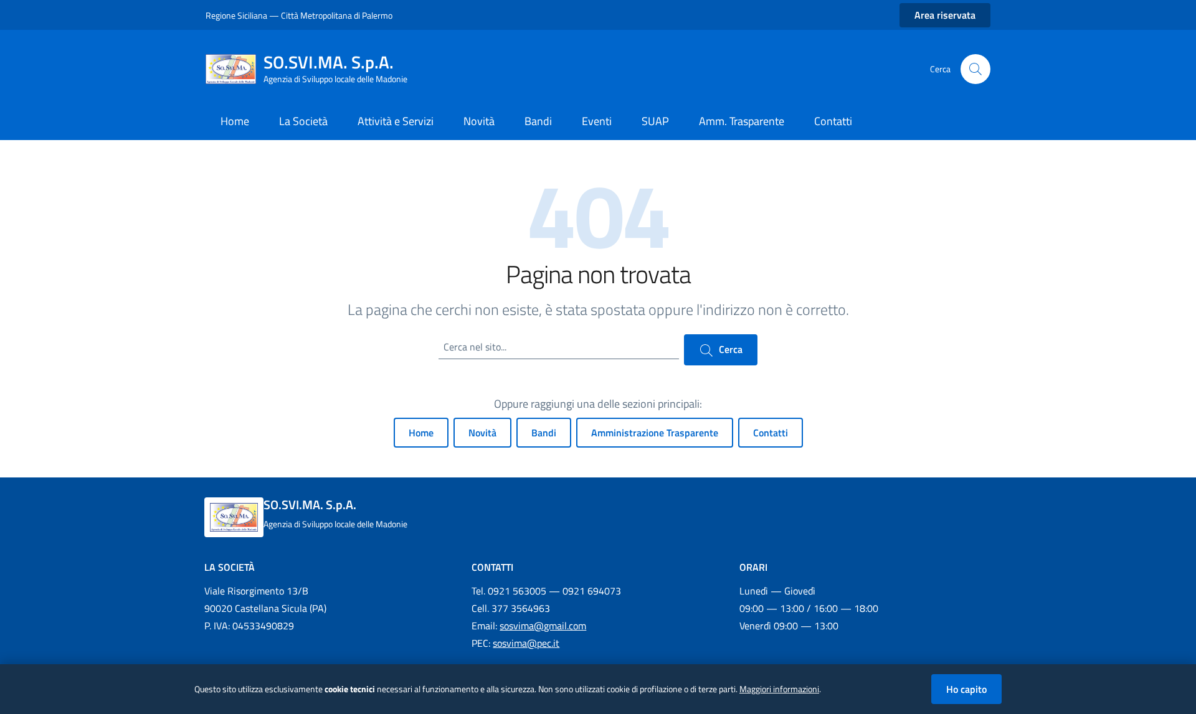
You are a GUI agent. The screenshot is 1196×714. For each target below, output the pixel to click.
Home (421, 432)
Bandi (543, 432)
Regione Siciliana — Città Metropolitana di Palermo (299, 15)
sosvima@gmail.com (543, 625)
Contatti (770, 432)
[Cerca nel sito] (975, 69)
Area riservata (944, 14)
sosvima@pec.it (526, 643)
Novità (482, 432)
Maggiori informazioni (779, 689)
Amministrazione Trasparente (654, 432)
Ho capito (966, 689)
